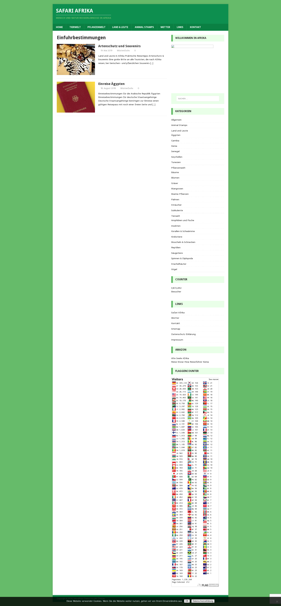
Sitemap (175, 329)
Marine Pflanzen (180, 194)
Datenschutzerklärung (203, 601)
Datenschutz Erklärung (183, 334)
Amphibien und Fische (182, 220)
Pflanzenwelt (96, 27)
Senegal (175, 151)
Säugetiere (177, 253)
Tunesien (176, 162)
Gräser (174, 183)
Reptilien (176, 247)
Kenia (174, 146)
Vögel (174, 269)
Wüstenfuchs (123, 50)
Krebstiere (176, 236)
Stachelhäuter (178, 264)
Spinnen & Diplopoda (182, 258)
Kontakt (195, 27)
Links (180, 27)
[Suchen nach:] (198, 98)
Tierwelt (75, 27)
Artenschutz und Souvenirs (119, 46)
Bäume (175, 172)
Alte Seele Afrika (180, 358)
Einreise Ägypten (111, 84)
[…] (151, 63)
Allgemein (176, 120)
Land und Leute (179, 130)
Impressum (177, 339)
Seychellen (176, 157)
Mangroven (177, 188)
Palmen (175, 199)
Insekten (176, 226)
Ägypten (175, 135)
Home (59, 27)
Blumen (175, 177)
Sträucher (176, 205)
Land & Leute (120, 27)
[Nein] (277, 601)
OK (186, 601)
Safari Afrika (178, 312)
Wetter (165, 27)
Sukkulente (177, 210)
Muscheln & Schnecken (183, 242)
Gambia (175, 140)
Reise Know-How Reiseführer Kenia (190, 362)
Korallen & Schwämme (183, 231)
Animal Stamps (144, 27)
